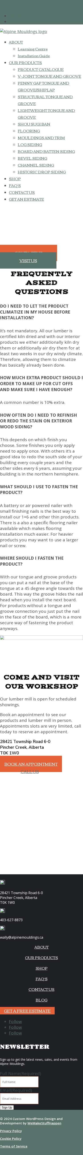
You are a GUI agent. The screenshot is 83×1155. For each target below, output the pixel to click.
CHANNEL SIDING (36, 165)
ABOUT (16, 42)
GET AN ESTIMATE (26, 199)
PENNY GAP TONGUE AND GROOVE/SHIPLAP (43, 86)
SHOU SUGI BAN (34, 124)
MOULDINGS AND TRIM (41, 137)
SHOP (15, 178)
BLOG (41, 999)
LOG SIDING (30, 144)
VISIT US (28, 260)
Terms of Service (13, 1146)
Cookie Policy (10, 1138)
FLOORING (29, 130)
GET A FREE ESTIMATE (27, 1010)
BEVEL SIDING (32, 158)
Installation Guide (34, 55)
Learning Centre (33, 48)
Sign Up (7, 1107)
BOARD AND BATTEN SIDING (46, 151)
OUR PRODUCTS (25, 62)
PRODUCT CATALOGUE (41, 69)
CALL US (30, 771)
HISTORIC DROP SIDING (42, 171)
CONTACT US (22, 192)
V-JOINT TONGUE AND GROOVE (49, 76)
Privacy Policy (11, 1131)
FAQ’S (15, 185)
